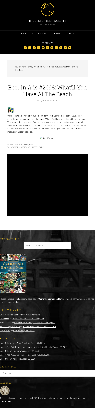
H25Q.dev (36, 398)
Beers (32, 145)
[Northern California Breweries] (13, 292)
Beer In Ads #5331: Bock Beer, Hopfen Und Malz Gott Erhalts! (26, 347)
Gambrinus (4, 319)
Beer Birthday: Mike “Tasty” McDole (15, 343)
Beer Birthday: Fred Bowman (12, 351)
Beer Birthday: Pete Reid (10, 359)
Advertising (24, 147)
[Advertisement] (47, 184)
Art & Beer (23, 145)
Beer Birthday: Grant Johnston (27, 315)
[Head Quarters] (5, 395)
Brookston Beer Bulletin (47, 20)
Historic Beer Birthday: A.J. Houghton (28, 319)
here (10, 401)
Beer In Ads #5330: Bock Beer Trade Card (18, 355)
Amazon (81, 299)
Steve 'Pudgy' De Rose (10, 326)
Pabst (42, 147)
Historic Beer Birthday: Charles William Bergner (34, 323)
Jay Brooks (5, 330)
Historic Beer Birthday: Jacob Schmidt (39, 326)
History (34, 147)
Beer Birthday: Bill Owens (24, 330)
